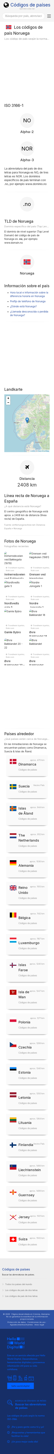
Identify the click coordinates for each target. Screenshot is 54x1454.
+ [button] (8, 398)
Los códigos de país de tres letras (21, 1296)
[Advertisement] (27, 71)
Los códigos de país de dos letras (21, 1290)
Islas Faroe (27, 970)
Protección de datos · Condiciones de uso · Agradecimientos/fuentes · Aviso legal (27, 1323)
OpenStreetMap (43, 451)
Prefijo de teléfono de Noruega (28, 301)
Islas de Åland (27, 813)
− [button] (8, 402)
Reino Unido (27, 892)
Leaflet (32, 451)
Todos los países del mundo (18, 1284)
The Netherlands (28, 840)
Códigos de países (30, 5)
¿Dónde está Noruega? (23, 306)
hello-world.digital (21, 1385)
